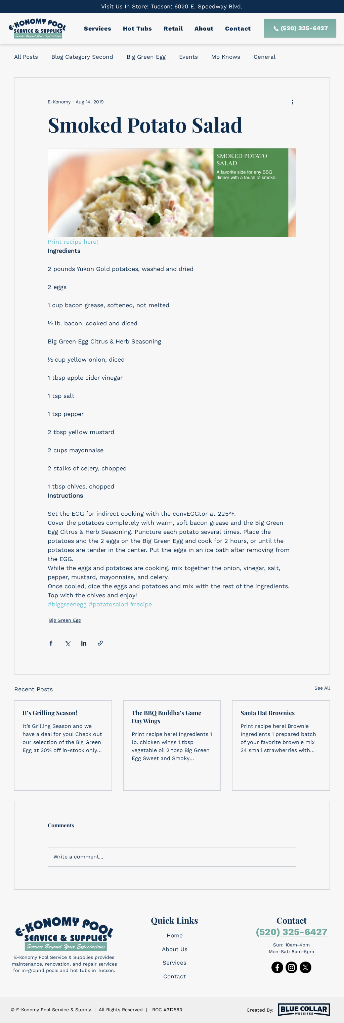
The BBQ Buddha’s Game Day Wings (166, 717)
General (264, 56)
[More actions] (292, 102)
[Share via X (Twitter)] (67, 643)
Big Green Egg (146, 56)
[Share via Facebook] (51, 643)
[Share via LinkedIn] (84, 643)
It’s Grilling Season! (50, 713)
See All (322, 688)
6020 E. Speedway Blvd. (208, 6)
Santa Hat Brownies (268, 713)
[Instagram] (291, 967)
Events (188, 56)
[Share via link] (100, 643)
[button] (99, 28)
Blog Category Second (82, 56)
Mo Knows (225, 56)
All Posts (26, 56)
